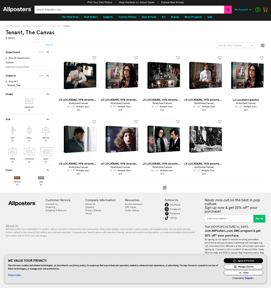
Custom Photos (127, 17)
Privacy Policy (14, 275)
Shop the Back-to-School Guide (136, 2)
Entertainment (13, 26)
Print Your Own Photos (99, 2)
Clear (41, 76)
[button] (99, 2)
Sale (209, 17)
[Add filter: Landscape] (29, 101)
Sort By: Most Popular (230, 45)
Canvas (66, 26)
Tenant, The (55, 26)
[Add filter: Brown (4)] (17, 177)
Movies (26, 26)
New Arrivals (149, 17)
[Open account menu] (250, 10)
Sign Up (259, 218)
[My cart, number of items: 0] (265, 9)
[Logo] (17, 9)
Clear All (49, 45)
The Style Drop (70, 17)
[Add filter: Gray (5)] (41, 177)
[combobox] (129, 10)
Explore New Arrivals (172, 2)
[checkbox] (12, 133)
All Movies (37, 26)
